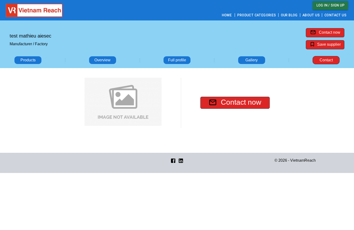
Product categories (256, 15)
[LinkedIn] (181, 160)
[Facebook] (173, 160)
